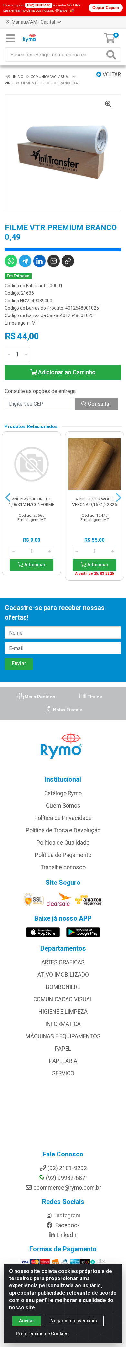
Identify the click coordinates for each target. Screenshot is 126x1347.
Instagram (67, 1215)
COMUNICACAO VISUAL (63, 999)
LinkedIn (67, 1235)
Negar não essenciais (73, 1320)
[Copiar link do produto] (68, 261)
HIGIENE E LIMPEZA (63, 1011)
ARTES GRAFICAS (63, 962)
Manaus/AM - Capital (33, 22)
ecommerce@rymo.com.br (67, 1187)
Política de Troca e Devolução (63, 830)
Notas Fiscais (67, 709)
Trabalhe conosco (63, 867)
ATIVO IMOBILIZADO (63, 974)
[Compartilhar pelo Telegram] (25, 261)
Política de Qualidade (63, 842)
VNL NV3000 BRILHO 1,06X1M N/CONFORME (31, 501)
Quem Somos (63, 805)
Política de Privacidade (63, 818)
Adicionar (34, 565)
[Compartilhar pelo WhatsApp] (11, 261)
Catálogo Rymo (63, 793)
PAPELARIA (63, 1061)
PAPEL (63, 1048)
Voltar (111, 74)
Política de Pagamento (63, 855)
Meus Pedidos (39, 696)
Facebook (67, 1225)
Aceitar (26, 1320)
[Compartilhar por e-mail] (53, 261)
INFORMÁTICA (63, 1024)
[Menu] (10, 38)
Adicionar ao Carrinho (66, 372)
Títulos (94, 696)
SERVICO (63, 1073)
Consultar (99, 404)
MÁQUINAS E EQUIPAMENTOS (63, 1036)
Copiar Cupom (105, 8)
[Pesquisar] (112, 54)
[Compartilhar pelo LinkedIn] (39, 261)
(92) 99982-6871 (67, 1178)
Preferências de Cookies (42, 1333)
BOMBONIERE (63, 987)
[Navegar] (8, 497)
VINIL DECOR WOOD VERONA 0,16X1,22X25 (94, 501)
